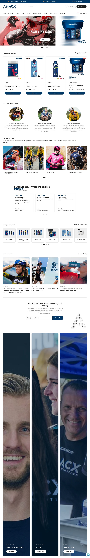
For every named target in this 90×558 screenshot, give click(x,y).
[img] (45, 189)
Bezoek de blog (82, 254)
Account (72, 6)
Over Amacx (40, 551)
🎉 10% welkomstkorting (77, 1)
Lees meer (11, 551)
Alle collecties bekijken (80, 224)
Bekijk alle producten (81, 53)
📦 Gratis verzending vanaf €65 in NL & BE (17, 1)
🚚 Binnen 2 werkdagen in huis (49, 1)
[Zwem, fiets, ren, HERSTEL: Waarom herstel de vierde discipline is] (45, 270)
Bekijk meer (69, 551)
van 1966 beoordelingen (20, 190)
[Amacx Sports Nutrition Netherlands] (10, 7)
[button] (81, 6)
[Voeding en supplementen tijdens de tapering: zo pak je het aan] (73, 270)
